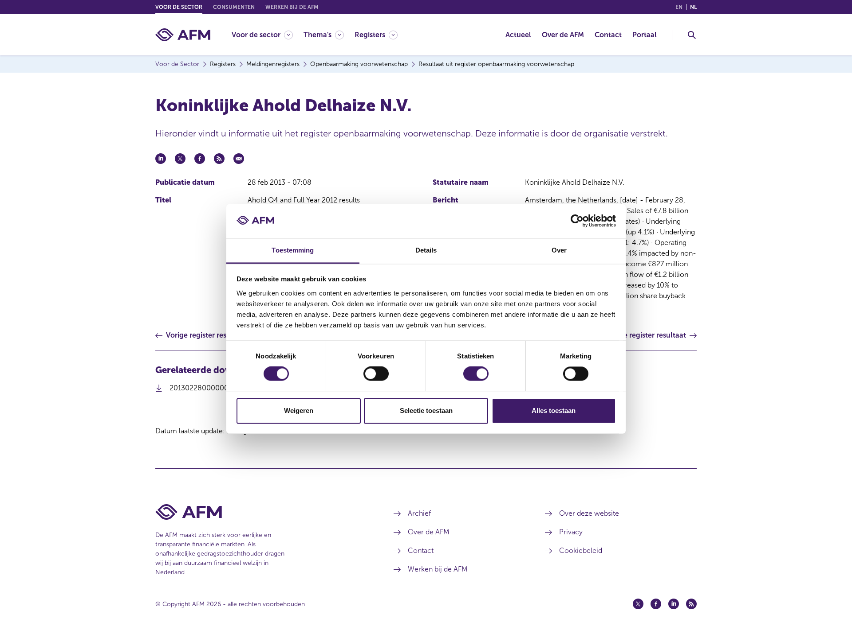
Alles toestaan (554, 410)
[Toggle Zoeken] (691, 35)
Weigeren (298, 410)
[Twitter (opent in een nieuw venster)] (638, 604)
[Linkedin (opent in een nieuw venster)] (673, 604)
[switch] (376, 374)
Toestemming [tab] (293, 250)
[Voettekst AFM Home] (261, 512)
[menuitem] (268, 34)
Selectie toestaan (426, 410)
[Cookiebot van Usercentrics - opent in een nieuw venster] (577, 221)
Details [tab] (426, 250)
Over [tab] (559, 250)
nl (693, 7)
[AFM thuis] (182, 34)
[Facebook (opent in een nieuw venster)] (656, 604)
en (678, 7)
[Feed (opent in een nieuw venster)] (691, 604)
